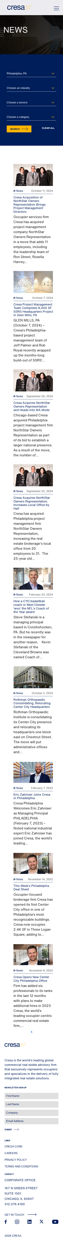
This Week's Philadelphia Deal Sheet (31, 888)
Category (11, 111)
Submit (8, 1129)
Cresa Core (14, 1146)
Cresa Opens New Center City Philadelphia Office (31, 979)
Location (11, 68)
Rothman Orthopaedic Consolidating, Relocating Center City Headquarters (32, 703)
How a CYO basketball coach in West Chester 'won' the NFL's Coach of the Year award (31, 606)
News (19, 191)
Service (10, 97)
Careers (11, 1153)
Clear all (48, 128)
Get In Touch (15, 1215)
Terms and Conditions (21, 1166)
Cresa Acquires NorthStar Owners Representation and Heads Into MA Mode (31, 406)
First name (7, 1094)
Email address (8, 1119)
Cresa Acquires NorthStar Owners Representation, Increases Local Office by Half (31, 503)
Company (6, 1111)
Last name (6, 1102)
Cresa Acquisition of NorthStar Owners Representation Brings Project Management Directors (29, 204)
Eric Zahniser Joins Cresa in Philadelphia (31, 796)
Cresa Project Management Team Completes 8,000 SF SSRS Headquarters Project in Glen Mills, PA (33, 309)
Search (15, 129)
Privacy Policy (16, 1160)
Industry (10, 82)
